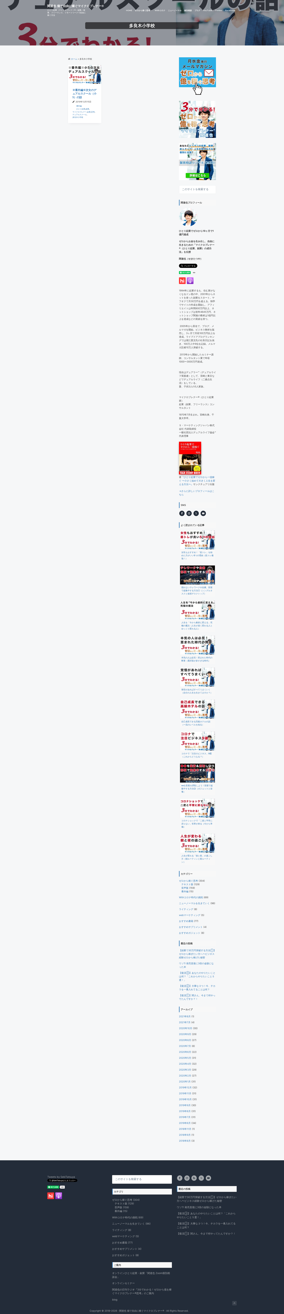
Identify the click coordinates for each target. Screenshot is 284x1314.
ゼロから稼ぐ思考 (188, 880)
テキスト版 (187, 884)
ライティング (186, 909)
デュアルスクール (79, 114)
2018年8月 (185, 1140)
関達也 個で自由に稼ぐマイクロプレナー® (75, 6)
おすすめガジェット (189, 932)
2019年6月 (185, 1123)
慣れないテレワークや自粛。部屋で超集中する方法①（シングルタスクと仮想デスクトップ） (196, 590)
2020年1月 (185, 1081)
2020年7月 (185, 1046)
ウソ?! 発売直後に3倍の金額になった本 (199, 1207)
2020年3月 (185, 1069)
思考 (93, 112)
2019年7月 (185, 1117)
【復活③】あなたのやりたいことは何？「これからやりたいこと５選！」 (197, 976)
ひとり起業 (80, 109)
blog (114, 1299)
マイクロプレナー (79, 112)
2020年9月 (185, 1034)
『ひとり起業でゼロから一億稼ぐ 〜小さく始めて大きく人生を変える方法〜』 (197, 481)
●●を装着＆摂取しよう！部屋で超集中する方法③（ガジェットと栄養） (197, 788)
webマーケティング (189, 915)
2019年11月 (185, 1093)
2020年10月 (185, 1028)
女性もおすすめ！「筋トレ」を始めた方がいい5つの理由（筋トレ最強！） (197, 555)
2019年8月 (185, 1111)
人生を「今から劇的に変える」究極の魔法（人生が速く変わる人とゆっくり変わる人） (196, 625)
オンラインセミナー (123, 1283)
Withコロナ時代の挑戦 (191, 897)
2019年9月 (185, 1105)
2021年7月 (185, 1022)
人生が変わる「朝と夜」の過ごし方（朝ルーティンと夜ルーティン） (196, 858)
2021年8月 (185, 1016)
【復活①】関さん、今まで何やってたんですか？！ (206, 1233)
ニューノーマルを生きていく (194, 903)
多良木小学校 (77, 117)
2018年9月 (185, 1134)
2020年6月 (185, 1051)
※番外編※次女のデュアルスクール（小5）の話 (84, 93)
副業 (87, 109)
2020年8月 (185, 1040)
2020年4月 (185, 1063)
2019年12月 (185, 1087)
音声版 (184, 887)
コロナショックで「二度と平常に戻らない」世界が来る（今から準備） (196, 823)
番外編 (79, 106)
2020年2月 (185, 1075)
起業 (89, 112)
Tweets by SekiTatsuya (61, 1176)
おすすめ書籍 (186, 921)
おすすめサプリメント (191, 926)
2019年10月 (185, 1099)
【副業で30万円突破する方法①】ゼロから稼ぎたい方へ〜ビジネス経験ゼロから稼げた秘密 (197, 954)
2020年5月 (185, 1057)
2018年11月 (185, 1128)
